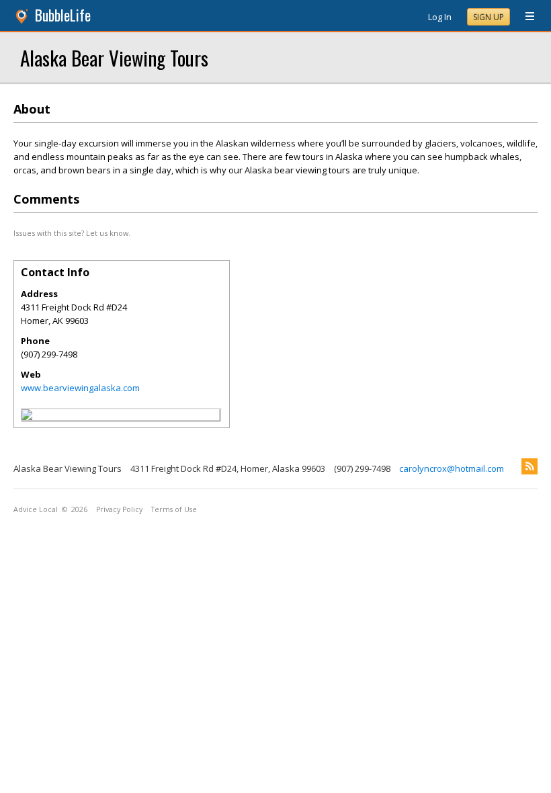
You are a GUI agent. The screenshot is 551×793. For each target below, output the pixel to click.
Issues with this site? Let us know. (71, 233)
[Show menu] (525, 17)
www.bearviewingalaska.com (80, 388)
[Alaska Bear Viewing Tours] (27, 417)
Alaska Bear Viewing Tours (114, 57)
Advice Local (35, 509)
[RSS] (529, 466)
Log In (440, 17)
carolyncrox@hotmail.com (451, 468)
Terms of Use (174, 509)
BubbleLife (63, 15)
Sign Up (488, 17)
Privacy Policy (119, 509)
